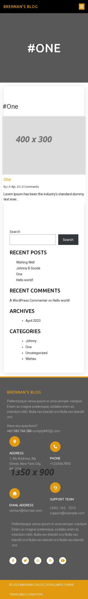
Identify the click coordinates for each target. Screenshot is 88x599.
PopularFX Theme (60, 584)
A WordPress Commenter (29, 300)
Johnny (31, 341)
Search (15, 232)
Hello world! (24, 280)
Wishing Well (25, 262)
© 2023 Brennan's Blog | (28, 584)
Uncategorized (36, 353)
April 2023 (33, 321)
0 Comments (30, 186)
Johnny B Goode (28, 268)
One (19, 274)
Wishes (31, 359)
